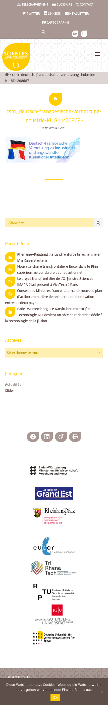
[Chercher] (98, 222)
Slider (9, 390)
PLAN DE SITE (19, 677)
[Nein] (101, 691)
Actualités (13, 384)
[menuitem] (75, 34)
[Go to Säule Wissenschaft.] (7, 74)
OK (55, 697)
